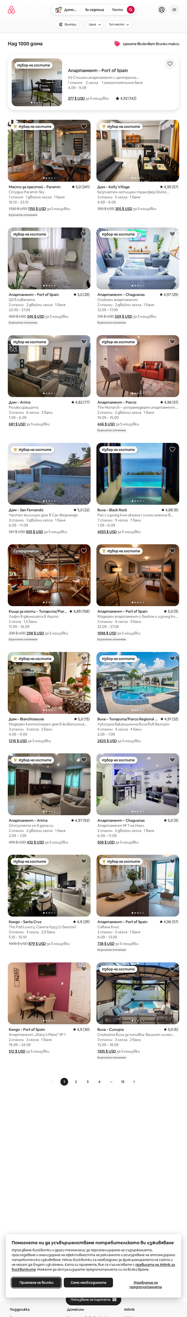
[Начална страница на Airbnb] (11, 9)
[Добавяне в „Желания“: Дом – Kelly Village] (172, 126)
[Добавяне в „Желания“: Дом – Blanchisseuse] (84, 658)
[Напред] (133, 1082)
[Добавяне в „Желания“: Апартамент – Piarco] (172, 341)
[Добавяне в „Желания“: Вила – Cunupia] (172, 969)
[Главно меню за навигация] (174, 10)
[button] (76, 98)
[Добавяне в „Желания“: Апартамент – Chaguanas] (172, 234)
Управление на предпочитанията (146, 1284)
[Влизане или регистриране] (162, 10)
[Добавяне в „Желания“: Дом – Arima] (84, 341)
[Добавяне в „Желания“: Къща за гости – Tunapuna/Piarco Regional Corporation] (84, 550)
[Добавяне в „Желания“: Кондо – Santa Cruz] (84, 861)
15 (122, 1082)
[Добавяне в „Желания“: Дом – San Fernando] (84, 449)
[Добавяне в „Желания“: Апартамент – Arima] (84, 760)
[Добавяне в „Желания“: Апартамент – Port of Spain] (84, 234)
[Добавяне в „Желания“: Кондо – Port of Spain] (84, 969)
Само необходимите (88, 1282)
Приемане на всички (36, 1282)
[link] (53, 1082)
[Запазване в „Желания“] (170, 63)
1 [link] (64, 1082)
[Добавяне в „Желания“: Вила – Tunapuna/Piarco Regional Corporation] (172, 658)
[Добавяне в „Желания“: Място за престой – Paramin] (84, 126)
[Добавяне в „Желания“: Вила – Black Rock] (172, 449)
